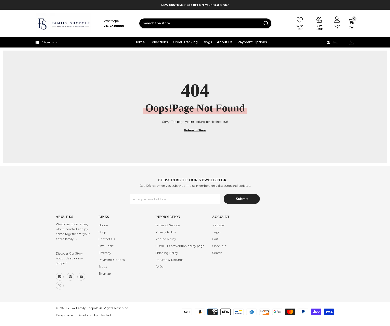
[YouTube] (81, 277)
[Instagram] (60, 277)
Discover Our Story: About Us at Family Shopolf (69, 258)
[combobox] (200, 23)
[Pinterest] (70, 277)
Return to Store (195, 130)
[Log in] (351, 42)
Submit (242, 199)
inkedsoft (106, 315)
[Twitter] (60, 285)
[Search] (205, 23)
